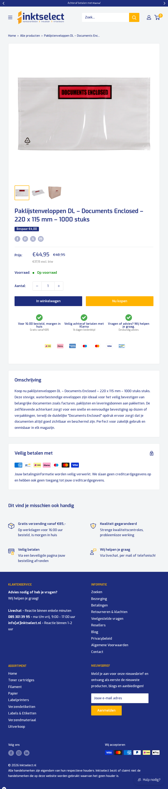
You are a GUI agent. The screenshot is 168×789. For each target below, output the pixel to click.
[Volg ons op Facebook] (11, 753)
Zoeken (96, 592)
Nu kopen (119, 301)
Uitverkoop (16, 726)
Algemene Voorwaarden (109, 645)
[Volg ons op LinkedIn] (27, 753)
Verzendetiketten (21, 707)
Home (12, 36)
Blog (94, 632)
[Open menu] (10, 17)
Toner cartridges (21, 680)
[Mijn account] (149, 17)
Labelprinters (18, 700)
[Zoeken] (134, 17)
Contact (97, 652)
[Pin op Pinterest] (25, 239)
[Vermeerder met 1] (58, 286)
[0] (157, 17)
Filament (15, 687)
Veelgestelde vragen (107, 618)
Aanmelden (106, 710)
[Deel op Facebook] (17, 239)
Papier (13, 693)
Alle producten (30, 36)
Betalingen (99, 605)
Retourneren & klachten (109, 612)
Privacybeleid (101, 638)
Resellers (98, 625)
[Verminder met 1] (37, 286)
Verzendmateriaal (22, 720)
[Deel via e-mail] (41, 239)
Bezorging (99, 599)
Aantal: (20, 286)
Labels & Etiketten (22, 713)
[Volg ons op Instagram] (19, 753)
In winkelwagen (48, 301)
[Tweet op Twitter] (33, 239)
